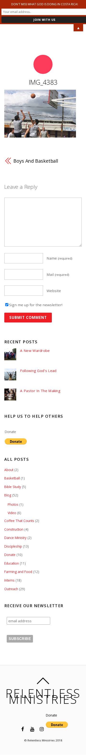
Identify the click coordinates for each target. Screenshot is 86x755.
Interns (9, 580)
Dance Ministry (15, 537)
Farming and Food (18, 571)
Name (59, 258)
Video (12, 513)
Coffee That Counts (19, 520)
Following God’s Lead (38, 370)
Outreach (11, 589)
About (8, 469)
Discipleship (13, 546)
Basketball (12, 478)
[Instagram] (41, 729)
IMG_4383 (43, 82)
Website (54, 290)
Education (11, 563)
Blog (7, 495)
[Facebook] (22, 729)
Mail (58, 274)
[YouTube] (32, 729)
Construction (13, 529)
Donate (10, 431)
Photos (13, 504)
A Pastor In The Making (40, 391)
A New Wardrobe (35, 350)
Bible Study (12, 486)
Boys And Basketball (35, 161)
